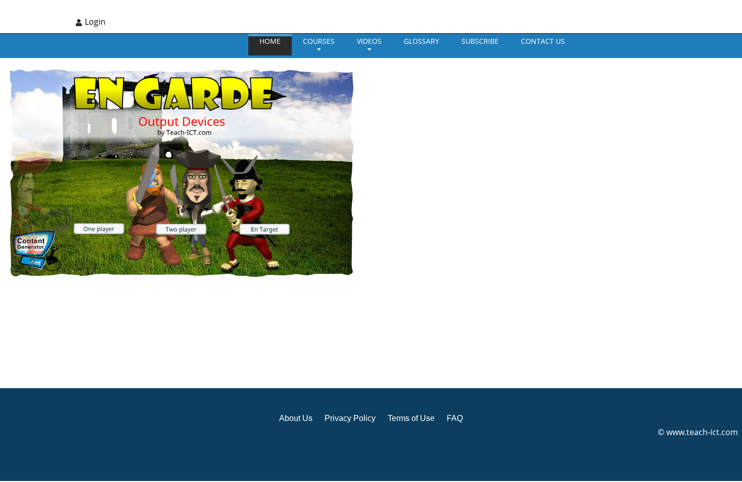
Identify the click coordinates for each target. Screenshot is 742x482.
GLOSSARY (421, 41)
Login (95, 21)
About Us (295, 418)
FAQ (455, 418)
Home (270, 41)
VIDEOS (369, 41)
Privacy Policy (350, 418)
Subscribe (480, 41)
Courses (319, 41)
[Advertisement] (428, 222)
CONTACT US (543, 41)
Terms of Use (411, 418)
